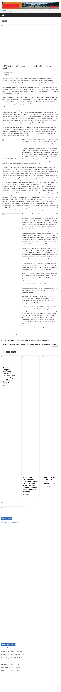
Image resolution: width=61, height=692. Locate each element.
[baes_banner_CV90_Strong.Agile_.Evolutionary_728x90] (30, 5)
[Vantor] (3, 503)
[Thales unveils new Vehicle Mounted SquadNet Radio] (51, 357)
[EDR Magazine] (3, 15)
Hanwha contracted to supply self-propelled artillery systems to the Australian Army (26, 340)
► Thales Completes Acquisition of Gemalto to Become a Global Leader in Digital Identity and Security (9, 374)
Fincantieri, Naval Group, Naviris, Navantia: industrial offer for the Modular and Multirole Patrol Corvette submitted (30, 345)
